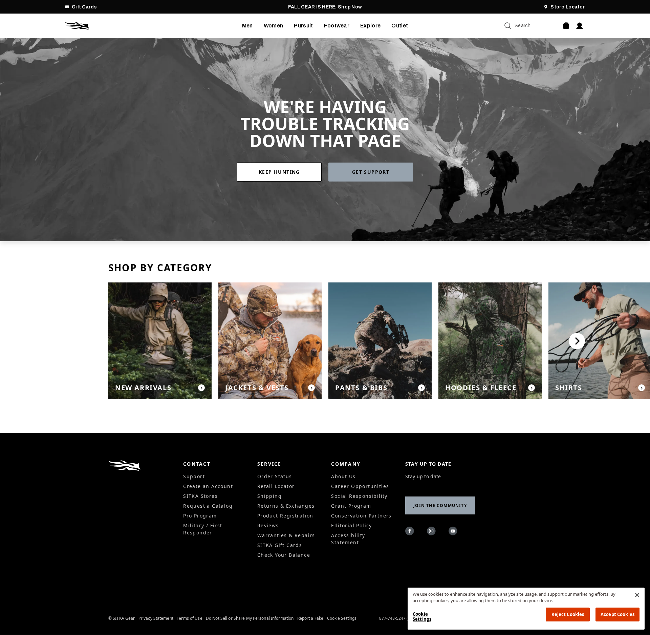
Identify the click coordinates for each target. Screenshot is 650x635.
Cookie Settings (342, 618)
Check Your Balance (283, 555)
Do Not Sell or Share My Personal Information (250, 618)
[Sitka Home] (153, 26)
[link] (282, 172)
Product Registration (285, 515)
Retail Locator (276, 486)
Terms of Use (189, 618)
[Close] (637, 595)
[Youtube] (454, 532)
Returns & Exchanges (286, 506)
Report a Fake (310, 618)
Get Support (370, 172)
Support (194, 476)
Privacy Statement (155, 618)
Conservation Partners (361, 515)
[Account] (579, 25)
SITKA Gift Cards (279, 545)
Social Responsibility (359, 496)
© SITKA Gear (121, 618)
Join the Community (440, 505)
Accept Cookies (617, 614)
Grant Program (351, 506)
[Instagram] (432, 532)
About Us (343, 476)
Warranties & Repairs (286, 535)
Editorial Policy (351, 525)
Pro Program (200, 515)
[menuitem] (247, 25)
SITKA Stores (200, 496)
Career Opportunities (360, 486)
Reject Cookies (567, 614)
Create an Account (208, 486)
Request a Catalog (208, 506)
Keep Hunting (279, 172)
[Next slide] (577, 341)
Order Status (274, 476)
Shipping (269, 496)
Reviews (268, 525)
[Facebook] (410, 532)
